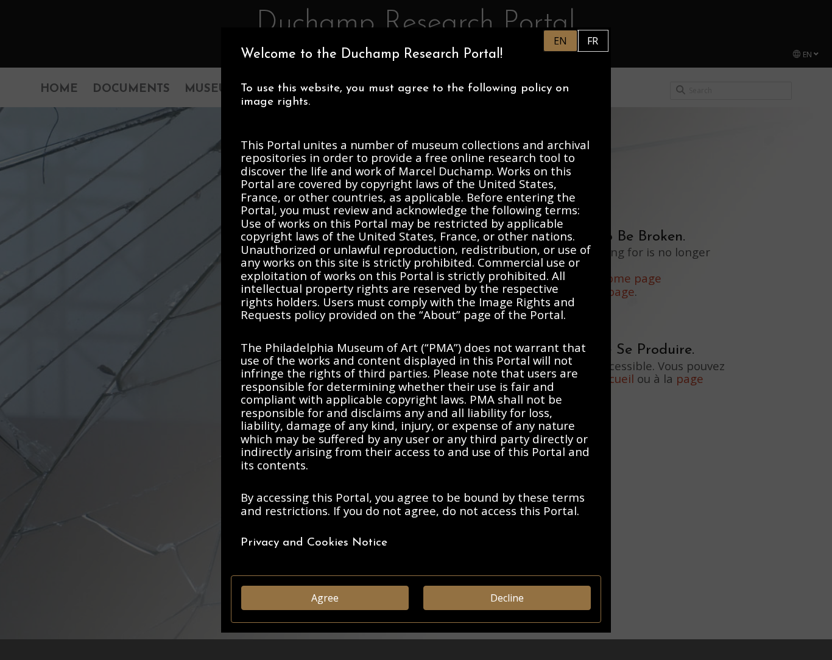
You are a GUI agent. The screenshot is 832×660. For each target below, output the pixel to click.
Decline (507, 598)
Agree (325, 598)
